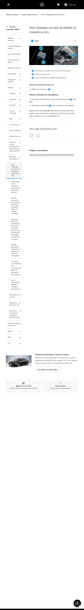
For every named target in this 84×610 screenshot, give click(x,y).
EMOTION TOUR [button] (13, 68)
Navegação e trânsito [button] (12, 81)
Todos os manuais (12, 15)
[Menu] (8, 5)
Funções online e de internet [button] (13, 324)
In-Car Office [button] (13, 125)
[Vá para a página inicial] (42, 4)
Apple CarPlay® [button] (14, 130)
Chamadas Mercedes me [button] (13, 158)
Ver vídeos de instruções (48, 369)
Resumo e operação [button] (11, 39)
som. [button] (9, 343)
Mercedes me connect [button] (13, 296)
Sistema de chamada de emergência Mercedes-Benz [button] (14, 314)
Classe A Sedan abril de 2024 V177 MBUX (29, 15)
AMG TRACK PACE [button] (14, 54)
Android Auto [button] (14, 136)
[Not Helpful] (38, 135)
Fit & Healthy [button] (12, 74)
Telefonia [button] (12, 93)
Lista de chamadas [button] (12, 112)
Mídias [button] (10, 331)
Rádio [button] (10, 337)
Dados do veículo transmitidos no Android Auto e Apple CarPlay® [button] (14, 146)
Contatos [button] (12, 105)
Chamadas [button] (13, 99)
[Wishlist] (58, 4)
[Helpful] (31, 135)
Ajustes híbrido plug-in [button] (13, 61)
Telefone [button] (11, 88)
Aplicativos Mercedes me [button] (13, 304)
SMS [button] (11, 119)
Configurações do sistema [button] (14, 47)
